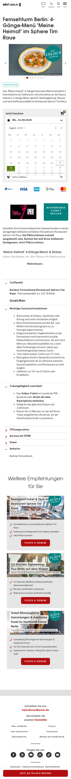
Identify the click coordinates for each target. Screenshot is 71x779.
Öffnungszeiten (19, 429)
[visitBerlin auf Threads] (22, 755)
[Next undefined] (61, 128)
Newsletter (40, 719)
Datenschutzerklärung (33, 766)
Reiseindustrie (19, 737)
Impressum (15, 766)
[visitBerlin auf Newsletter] (57, 755)
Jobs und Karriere (19, 732)
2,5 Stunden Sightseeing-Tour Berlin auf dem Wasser (29, 566)
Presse (51, 726)
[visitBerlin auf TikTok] (49, 755)
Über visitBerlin (19, 726)
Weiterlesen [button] (35, 263)
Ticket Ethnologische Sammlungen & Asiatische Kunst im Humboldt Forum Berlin (29, 619)
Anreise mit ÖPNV (20, 436)
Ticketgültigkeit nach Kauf (26, 386)
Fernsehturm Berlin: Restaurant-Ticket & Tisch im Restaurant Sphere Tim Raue (30, 501)
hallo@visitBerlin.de (35, 710)
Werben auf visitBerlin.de (52, 737)
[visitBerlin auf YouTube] (31, 755)
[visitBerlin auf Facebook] (13, 755)
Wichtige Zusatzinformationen (28, 308)
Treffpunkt (16, 282)
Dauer (13, 442)
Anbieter (15, 448)
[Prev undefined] (56, 128)
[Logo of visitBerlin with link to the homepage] (12, 4)
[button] (51, 4)
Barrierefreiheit (52, 766)
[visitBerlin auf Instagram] (40, 755)
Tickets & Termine (35, 543)
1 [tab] (27, 78)
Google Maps (17, 300)
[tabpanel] (35, 59)
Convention (52, 732)
